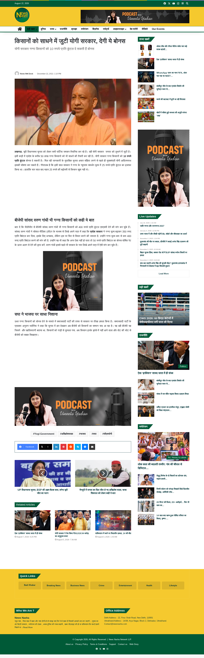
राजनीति (63, 29)
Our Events (158, 29)
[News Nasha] (22, 15)
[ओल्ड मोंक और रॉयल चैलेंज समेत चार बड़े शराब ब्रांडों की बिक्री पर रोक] (146, 50)
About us (69, 644)
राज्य (52, 29)
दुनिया (43, 29)
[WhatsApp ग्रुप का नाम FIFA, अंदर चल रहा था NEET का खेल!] (146, 76)
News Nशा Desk (26, 74)
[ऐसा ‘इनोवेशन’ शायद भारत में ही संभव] (32, 520)
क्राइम (74, 29)
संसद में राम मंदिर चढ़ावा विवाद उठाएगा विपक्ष (173, 394)
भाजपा (83, 434)
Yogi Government (44, 434)
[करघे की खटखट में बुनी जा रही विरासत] (146, 103)
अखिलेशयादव (67, 434)
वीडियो (145, 29)
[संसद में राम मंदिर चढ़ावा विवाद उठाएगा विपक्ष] (146, 398)
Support (112, 644)
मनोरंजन (84, 29)
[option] (163, 309)
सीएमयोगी (108, 434)
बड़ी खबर (31, 29)
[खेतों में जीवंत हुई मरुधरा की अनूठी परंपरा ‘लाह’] (146, 116)
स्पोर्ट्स (106, 29)
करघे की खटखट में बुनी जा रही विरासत (171, 99)
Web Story (134, 644)
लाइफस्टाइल (118, 29)
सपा (94, 434)
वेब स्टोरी (134, 29)
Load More (164, 274)
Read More (28, 627)
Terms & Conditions (98, 644)
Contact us (122, 644)
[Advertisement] (73, 60)
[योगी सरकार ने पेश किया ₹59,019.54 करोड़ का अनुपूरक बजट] (73, 520)
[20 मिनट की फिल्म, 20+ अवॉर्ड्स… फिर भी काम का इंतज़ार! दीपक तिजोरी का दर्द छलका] (146, 506)
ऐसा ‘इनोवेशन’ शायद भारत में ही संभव (28, 533)
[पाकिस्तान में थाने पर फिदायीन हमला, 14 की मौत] (113, 520)
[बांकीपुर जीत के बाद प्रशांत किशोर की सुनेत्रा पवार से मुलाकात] (146, 90)
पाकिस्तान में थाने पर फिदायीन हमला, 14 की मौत (113, 533)
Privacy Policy (81, 644)
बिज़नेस (95, 29)
